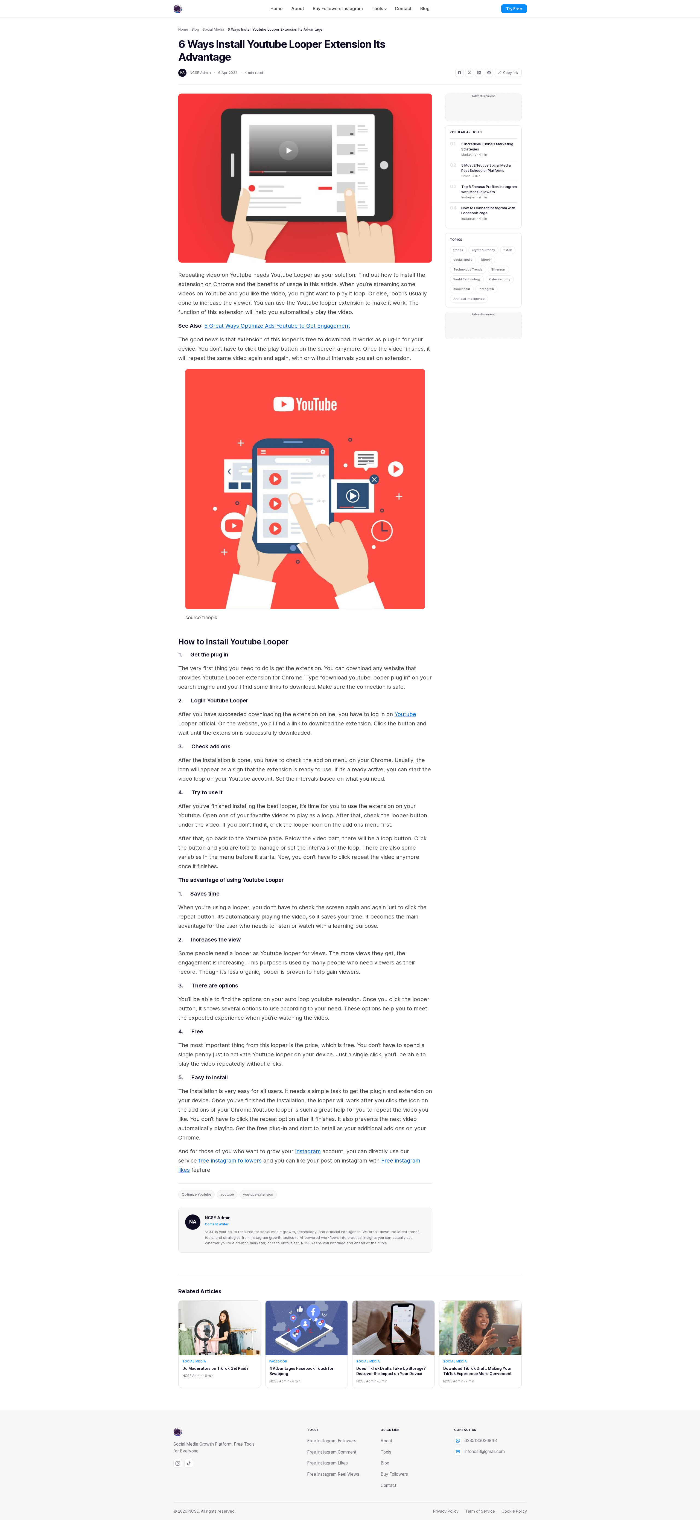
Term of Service (480, 1511)
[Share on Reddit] (489, 73)
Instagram (308, 1151)
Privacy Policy (446, 1511)
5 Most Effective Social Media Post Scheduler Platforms (486, 167)
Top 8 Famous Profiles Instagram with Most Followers (489, 189)
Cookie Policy (514, 1511)
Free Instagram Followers (331, 1440)
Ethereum (498, 269)
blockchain (461, 289)
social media (462, 259)
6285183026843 (481, 1440)
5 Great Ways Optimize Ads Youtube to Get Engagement (277, 325)
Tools (377, 8)
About (297, 8)
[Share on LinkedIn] (479, 73)
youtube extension (258, 1194)
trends (458, 250)
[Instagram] (177, 1463)
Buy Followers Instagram (338, 8)
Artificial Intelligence (469, 299)
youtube (227, 1194)
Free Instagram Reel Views (333, 1474)
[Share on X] (469, 73)
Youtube (405, 714)
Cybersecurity (499, 279)
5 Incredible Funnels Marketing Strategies (487, 146)
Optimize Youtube (196, 1194)
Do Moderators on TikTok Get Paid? (215, 1368)
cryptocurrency (483, 250)
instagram (486, 289)
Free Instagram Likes (327, 1463)
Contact (403, 8)
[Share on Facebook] (459, 73)
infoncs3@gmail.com (485, 1451)
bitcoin (486, 259)
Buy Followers (394, 1474)
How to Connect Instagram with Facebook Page (488, 210)
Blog (425, 8)
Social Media (213, 29)
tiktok (508, 250)
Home (276, 8)
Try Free (514, 8)
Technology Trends (468, 269)
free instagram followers (230, 1160)
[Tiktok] (188, 1463)
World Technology (466, 279)
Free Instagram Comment (332, 1452)
